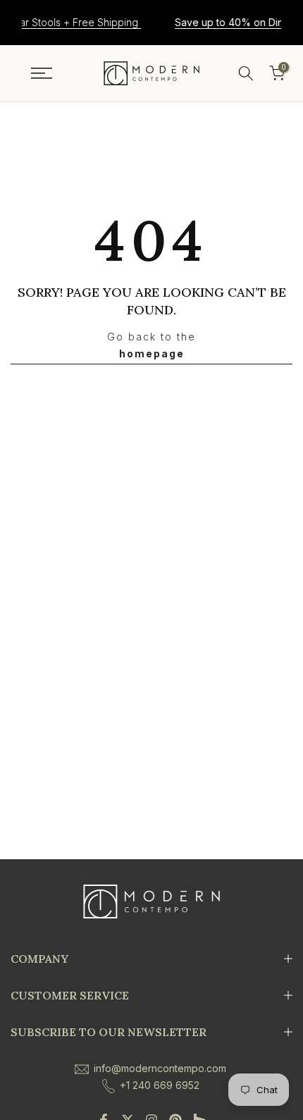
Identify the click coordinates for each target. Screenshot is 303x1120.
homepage (152, 353)
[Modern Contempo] (151, 73)
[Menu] (42, 73)
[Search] (245, 73)
